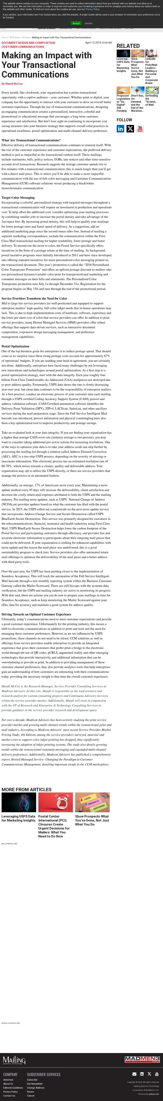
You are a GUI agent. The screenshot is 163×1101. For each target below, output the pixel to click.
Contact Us (9, 1095)
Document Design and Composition (28, 42)
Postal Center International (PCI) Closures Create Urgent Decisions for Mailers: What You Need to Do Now (54, 826)
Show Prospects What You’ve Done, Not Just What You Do (92, 820)
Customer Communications (23, 46)
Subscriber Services (43, 1074)
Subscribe (32, 1079)
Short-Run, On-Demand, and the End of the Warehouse (138, 103)
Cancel (30, 1095)
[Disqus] (56, 892)
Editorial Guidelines (13, 1087)
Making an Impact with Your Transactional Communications (47, 65)
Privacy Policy (92, 9)
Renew (30, 1091)
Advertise (8, 1079)
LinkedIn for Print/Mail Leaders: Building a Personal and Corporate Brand (151, 71)
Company (10, 1074)
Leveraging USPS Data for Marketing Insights (18, 818)
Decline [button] (88, 23)
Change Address (35, 1087)
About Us (8, 1083)
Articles (40, 789)
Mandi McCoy (14, 83)
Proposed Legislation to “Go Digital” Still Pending (123, 103)
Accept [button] (76, 23)
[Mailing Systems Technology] (15, 1060)
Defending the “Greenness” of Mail (153, 100)
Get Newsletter (35, 1083)
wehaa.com (154, 1094)
